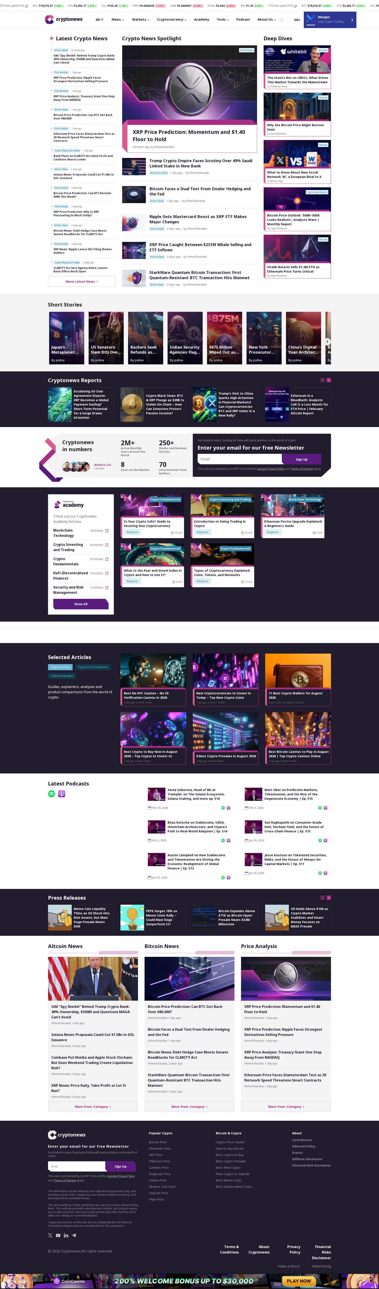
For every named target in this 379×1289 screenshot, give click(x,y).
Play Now (299, 1281)
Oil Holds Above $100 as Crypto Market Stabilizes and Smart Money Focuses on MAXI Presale (309, 918)
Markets (139, 19)
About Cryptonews (259, 1249)
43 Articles (96, 545)
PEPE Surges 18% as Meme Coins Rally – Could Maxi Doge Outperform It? (161, 917)
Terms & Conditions (229, 1249)
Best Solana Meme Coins (234, 1186)
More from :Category (92, 1107)
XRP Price (156, 1155)
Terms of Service (302, 469)
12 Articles (96, 587)
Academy (201, 19)
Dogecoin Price (160, 1174)
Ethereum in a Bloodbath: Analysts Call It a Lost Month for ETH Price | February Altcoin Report (309, 404)
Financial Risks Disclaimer (321, 1252)
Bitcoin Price (158, 1142)
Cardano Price (159, 1167)
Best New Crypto (228, 1167)
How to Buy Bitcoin (230, 1148)
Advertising (321, 1266)
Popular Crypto (160, 1133)
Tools (221, 19)
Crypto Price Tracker (230, 1142)
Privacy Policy (293, 1249)
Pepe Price (156, 1199)
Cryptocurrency (170, 19)
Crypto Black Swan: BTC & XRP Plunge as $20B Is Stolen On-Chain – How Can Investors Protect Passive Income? (165, 404)
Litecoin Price (158, 1193)
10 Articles (96, 573)
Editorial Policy (303, 1146)
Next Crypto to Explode (233, 1174)
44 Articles (96, 530)
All (98, 19)
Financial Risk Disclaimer (311, 1165)
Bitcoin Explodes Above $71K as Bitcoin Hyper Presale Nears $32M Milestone (236, 917)
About (297, 1133)
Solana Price (157, 1180)
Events (297, 1152)
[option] (297, 67)
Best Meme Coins (228, 1180)
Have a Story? (289, 1266)
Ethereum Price (160, 1148)
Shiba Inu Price (159, 1161)
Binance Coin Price (162, 1186)
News (116, 19)
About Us (265, 19)
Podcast (243, 19)
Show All (81, 604)
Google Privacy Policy (270, 469)
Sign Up (301, 459)
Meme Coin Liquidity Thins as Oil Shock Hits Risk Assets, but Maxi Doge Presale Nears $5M (92, 918)
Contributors (302, 1140)
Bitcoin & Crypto (228, 1133)
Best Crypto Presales (231, 1161)
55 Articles (96, 559)
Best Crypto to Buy (230, 1155)
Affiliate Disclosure (307, 1159)
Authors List (102, 465)
